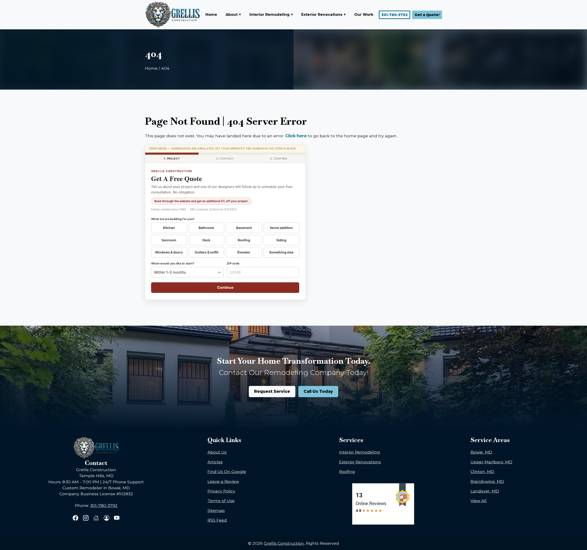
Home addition (281, 228)
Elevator (243, 252)
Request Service (272, 391)
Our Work (363, 14)
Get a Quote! (427, 15)
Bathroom (206, 228)
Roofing (244, 240)
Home (211, 14)
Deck (206, 240)
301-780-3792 (394, 15)
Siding (281, 240)
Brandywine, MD (487, 481)
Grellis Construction (284, 543)
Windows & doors (169, 252)
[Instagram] (86, 518)
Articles (215, 461)
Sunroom (169, 240)
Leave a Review (223, 481)
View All (479, 500)
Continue (225, 287)
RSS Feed (217, 520)
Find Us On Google (227, 471)
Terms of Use (221, 500)
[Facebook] (76, 518)
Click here (296, 135)
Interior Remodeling (359, 452)
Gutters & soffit (206, 252)
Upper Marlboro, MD (491, 461)
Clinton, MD (482, 471)
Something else (281, 252)
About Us (217, 452)
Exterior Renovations (360, 461)
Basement (244, 228)
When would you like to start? (172, 263)
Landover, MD (485, 491)
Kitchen (169, 228)
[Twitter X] (96, 518)
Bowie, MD (481, 452)
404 (165, 68)
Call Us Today (318, 391)
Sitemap (216, 510)
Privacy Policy (221, 491)
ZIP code (233, 263)
